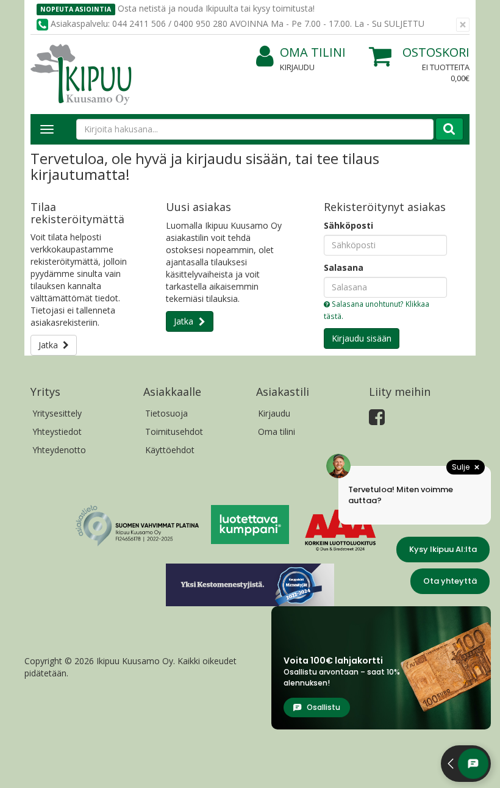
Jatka (50, 345)
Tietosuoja (166, 413)
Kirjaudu (297, 67)
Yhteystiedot (57, 431)
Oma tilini (313, 52)
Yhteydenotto (59, 450)
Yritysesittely (57, 413)
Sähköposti (348, 225)
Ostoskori (436, 52)
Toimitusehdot (174, 431)
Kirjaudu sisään (361, 338)
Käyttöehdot (170, 450)
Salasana (343, 267)
